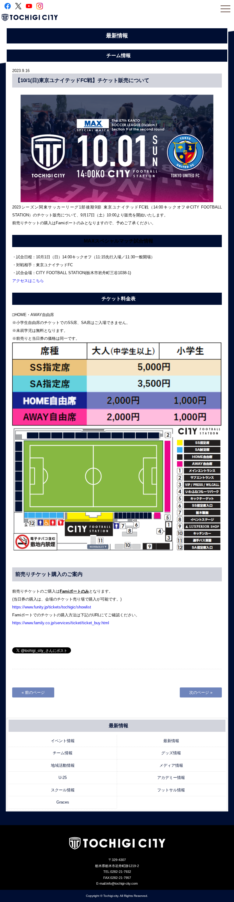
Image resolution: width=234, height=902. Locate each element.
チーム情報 (63, 753)
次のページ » (200, 692)
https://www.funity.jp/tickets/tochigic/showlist (51, 607)
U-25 (62, 777)
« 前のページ (33, 692)
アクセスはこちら (28, 280)
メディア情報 (171, 765)
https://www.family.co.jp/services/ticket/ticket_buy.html (60, 623)
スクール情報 (63, 790)
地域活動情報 (63, 765)
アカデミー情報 (171, 777)
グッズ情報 (171, 753)
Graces (62, 802)
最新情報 (171, 740)
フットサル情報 (171, 790)
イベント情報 (63, 740)
